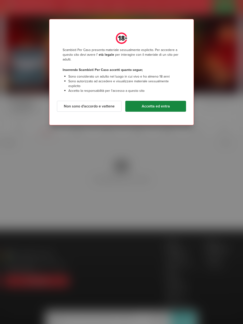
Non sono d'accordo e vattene (89, 106)
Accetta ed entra (156, 106)
